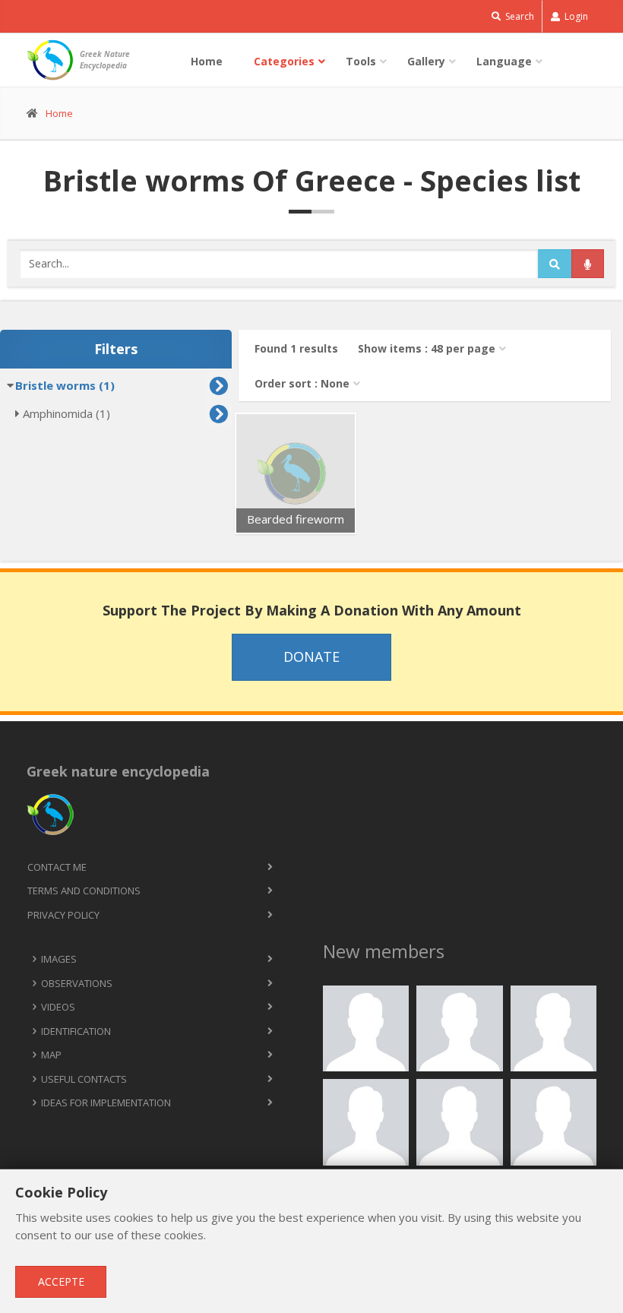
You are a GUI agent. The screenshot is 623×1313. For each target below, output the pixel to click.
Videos (58, 1007)
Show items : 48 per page (426, 348)
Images (59, 959)
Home (207, 61)
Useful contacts (84, 1079)
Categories (284, 61)
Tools (361, 61)
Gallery (426, 61)
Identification (76, 1031)
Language (504, 61)
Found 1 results (296, 348)
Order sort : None (302, 383)
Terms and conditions (84, 890)
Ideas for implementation (106, 1102)
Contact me (57, 867)
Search (518, 16)
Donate (311, 656)
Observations (76, 983)
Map (51, 1054)
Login (575, 16)
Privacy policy (63, 915)
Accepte (61, 1281)
